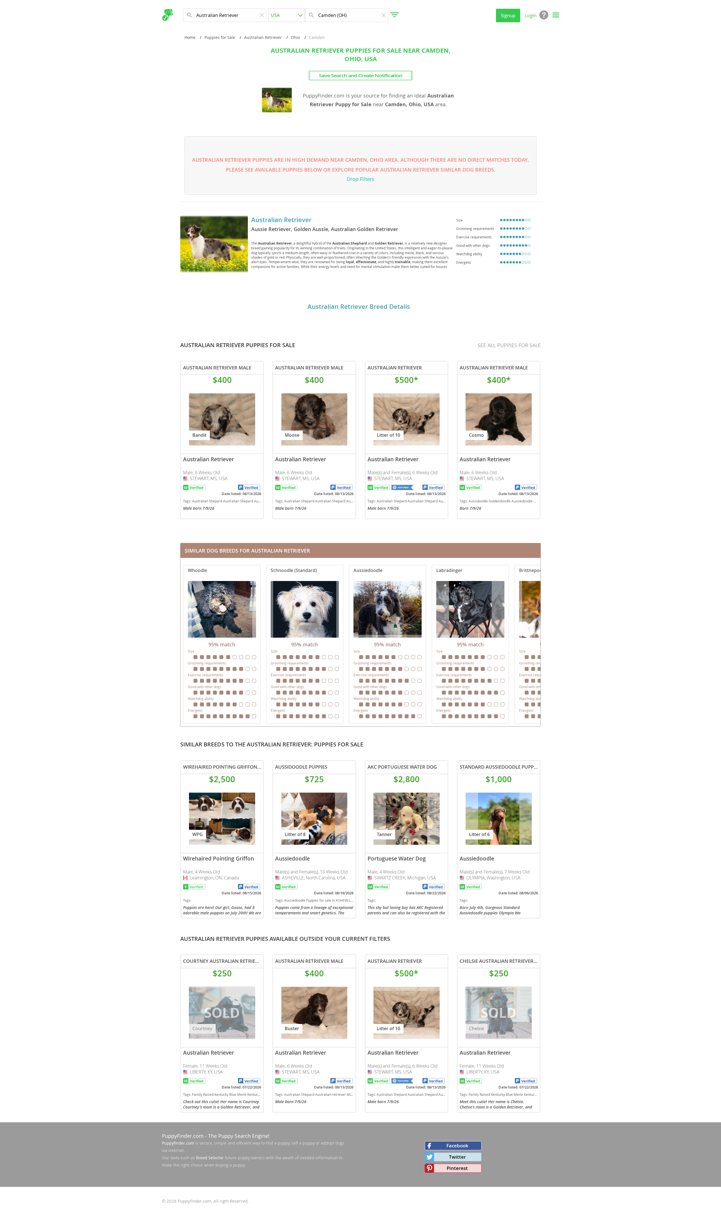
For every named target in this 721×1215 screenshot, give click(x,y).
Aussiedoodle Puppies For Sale (387, 644)
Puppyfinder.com (178, 1143)
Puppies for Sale (219, 37)
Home (189, 37)
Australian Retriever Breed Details (359, 306)
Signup (508, 15)
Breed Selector (210, 1157)
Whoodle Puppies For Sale (222, 644)
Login (531, 15)
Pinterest (457, 1168)
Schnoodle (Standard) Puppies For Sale (304, 644)
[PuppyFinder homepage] (167, 15)
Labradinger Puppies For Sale (470, 644)
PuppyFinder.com (183, 1135)
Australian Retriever (263, 37)
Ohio (295, 37)
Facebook (457, 1145)
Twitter (457, 1157)
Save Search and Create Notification (360, 75)
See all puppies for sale (509, 345)
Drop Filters (360, 179)
